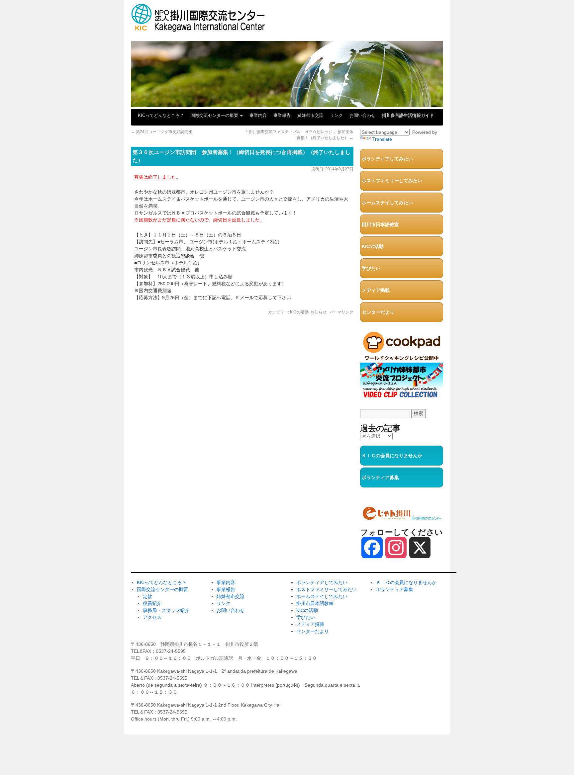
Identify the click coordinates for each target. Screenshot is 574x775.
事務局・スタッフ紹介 (166, 610)
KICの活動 (299, 312)
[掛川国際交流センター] (198, 29)
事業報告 (282, 115)
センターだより (378, 312)
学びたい (371, 268)
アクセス (152, 617)
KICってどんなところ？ (161, 115)
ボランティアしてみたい (387, 158)
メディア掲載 (376, 290)
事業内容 (258, 115)
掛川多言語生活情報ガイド (408, 115)
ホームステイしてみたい (387, 202)
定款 (147, 596)
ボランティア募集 (380, 477)
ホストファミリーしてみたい (392, 180)
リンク (336, 115)
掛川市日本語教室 (380, 224)
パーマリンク (341, 312)
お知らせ (319, 312)
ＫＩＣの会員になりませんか (392, 455)
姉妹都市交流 (310, 115)
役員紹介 (152, 603)
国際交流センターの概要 (215, 115)
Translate (382, 139)
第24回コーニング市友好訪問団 (161, 131)
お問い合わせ (362, 115)
